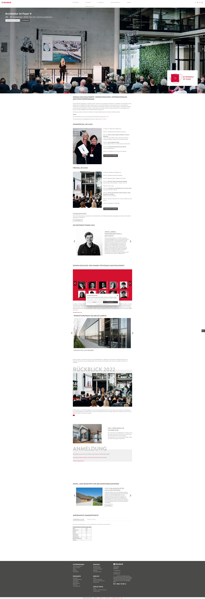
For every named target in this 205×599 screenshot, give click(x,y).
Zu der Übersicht (78, 220)
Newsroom (75, 570)
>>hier (103, 119)
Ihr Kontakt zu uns (96, 566)
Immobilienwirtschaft (115, 2)
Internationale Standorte (97, 569)
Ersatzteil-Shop (96, 582)
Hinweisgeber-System (97, 571)
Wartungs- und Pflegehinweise (99, 580)
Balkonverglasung (76, 583)
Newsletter (95, 570)
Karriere (129, 2)
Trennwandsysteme (76, 586)
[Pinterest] (121, 584)
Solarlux (74, 6)
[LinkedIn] (123, 584)
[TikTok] (125, 584)
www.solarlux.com (116, 573)
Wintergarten (75, 578)
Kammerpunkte (25, 20)
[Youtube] (118, 584)
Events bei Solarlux (76, 567)
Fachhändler (101, 2)
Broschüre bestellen (97, 567)
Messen (74, 569)
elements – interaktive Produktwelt (99, 589)
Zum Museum (108, 505)
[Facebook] (114, 584)
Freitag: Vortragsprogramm (78, 460)
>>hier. (107, 116)
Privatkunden (75, 2)
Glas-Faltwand (75, 580)
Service (94, 578)
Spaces (94, 588)
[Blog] (120, 584)
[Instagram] (115, 584)
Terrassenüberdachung (77, 579)
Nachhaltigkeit (75, 571)
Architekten (88, 2)
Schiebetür (75, 584)
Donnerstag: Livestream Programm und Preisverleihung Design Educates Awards (90, 457)
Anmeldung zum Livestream (12, 20)
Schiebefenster (76, 582)
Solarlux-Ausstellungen (77, 566)
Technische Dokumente (97, 579)
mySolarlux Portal (96, 591)
